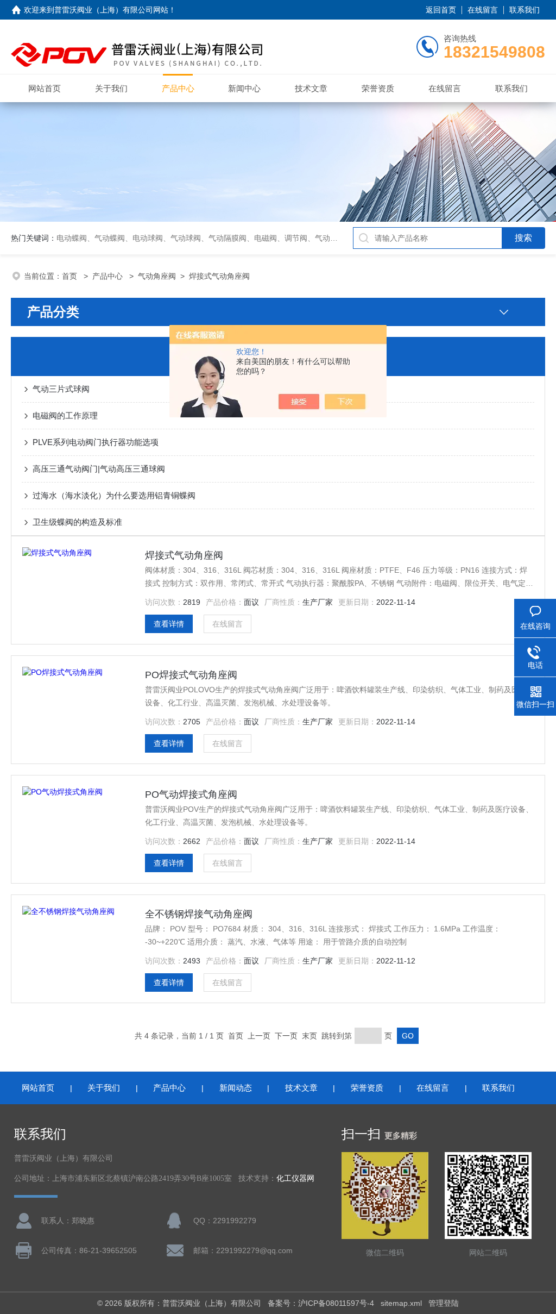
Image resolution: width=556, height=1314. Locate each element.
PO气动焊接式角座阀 (191, 794)
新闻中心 (244, 88)
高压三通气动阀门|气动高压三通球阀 (99, 468)
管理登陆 (443, 1303)
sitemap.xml (401, 1303)
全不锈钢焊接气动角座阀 (198, 914)
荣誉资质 (378, 88)
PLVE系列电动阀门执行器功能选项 (96, 442)
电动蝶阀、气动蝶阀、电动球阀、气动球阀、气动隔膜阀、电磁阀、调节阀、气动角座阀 (204, 238)
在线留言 (482, 9)
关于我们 (111, 88)
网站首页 (44, 88)
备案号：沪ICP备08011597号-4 (321, 1303)
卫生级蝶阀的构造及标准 (77, 522)
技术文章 (311, 88)
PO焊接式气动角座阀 (191, 674)
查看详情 (169, 624)
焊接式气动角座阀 (219, 276)
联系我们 (524, 9)
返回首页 (441, 9)
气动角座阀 (157, 276)
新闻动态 (235, 1087)
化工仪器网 (295, 1178)
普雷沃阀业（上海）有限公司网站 (111, 9)
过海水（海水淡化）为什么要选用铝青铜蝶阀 (114, 495)
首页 (70, 276)
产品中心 (178, 88)
